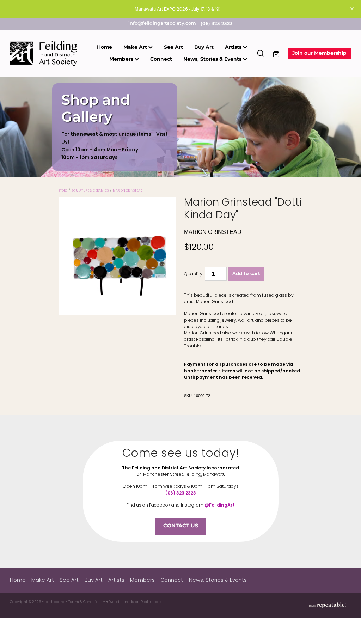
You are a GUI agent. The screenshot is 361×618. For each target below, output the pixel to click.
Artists (234, 47)
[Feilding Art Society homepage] (44, 53)
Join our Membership (319, 53)
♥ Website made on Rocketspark (133, 602)
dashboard (55, 602)
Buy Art (204, 47)
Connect (161, 59)
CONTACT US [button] (180, 526)
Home (104, 47)
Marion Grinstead (127, 190)
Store (63, 190)
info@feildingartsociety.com (162, 24)
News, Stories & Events (213, 59)
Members (122, 59)
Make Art (135, 47)
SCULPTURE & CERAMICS (90, 190)
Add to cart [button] (246, 274)
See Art (173, 47)
